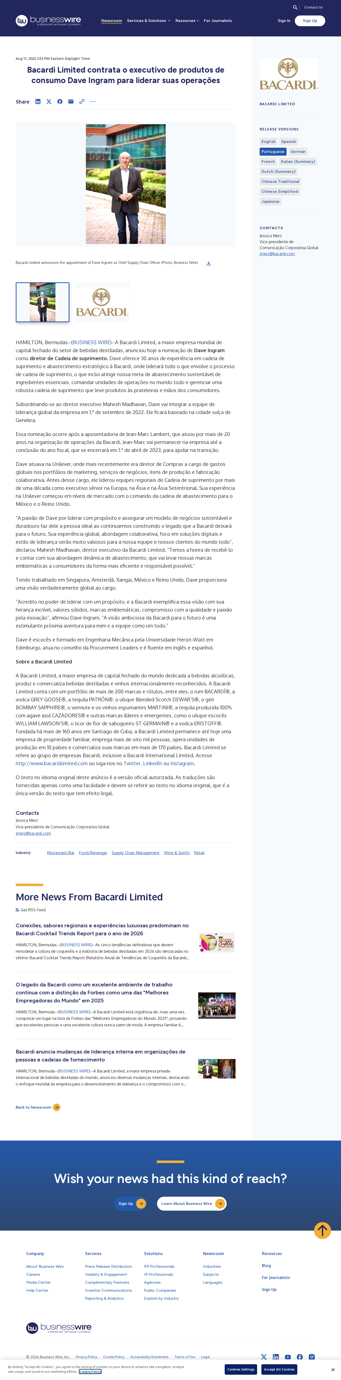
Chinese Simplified (280, 191)
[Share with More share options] (93, 102)
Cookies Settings (240, 1369)
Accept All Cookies (279, 1369)
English (268, 141)
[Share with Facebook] (60, 102)
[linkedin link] (276, 1357)
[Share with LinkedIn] (38, 102)
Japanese (271, 201)
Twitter (132, 763)
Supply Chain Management (136, 852)
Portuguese (273, 151)
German (298, 151)
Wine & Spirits (177, 852)
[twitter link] (264, 1357)
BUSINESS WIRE (91, 342)
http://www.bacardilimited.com (52, 763)
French (268, 161)
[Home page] (48, 20)
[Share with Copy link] (82, 102)
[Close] (333, 1370)
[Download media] (209, 263)
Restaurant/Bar (60, 852)
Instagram (182, 763)
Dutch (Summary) (278, 171)
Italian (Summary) (298, 161)
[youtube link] (288, 1357)
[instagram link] (312, 1357)
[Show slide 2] (102, 302)
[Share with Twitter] (49, 102)
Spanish (288, 141)
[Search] (295, 7)
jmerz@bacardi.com (33, 833)
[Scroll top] (322, 1230)
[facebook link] (300, 1357)
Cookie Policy (90, 1372)
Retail (199, 852)
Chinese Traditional (280, 181)
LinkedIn (152, 763)
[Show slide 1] (42, 302)
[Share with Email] (71, 102)
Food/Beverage (93, 852)
